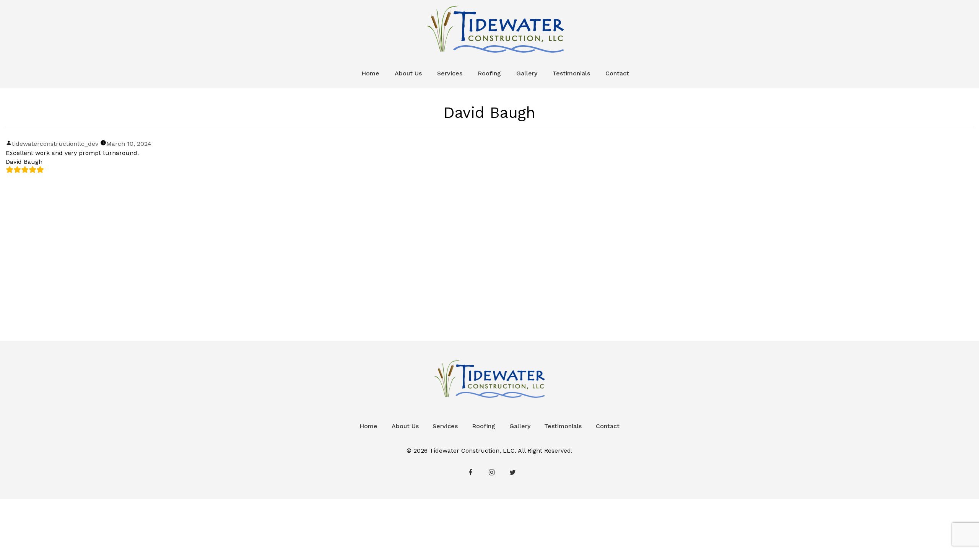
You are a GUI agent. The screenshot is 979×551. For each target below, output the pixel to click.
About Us (408, 73)
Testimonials (571, 73)
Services (449, 73)
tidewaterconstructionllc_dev (55, 143)
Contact (617, 73)
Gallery (526, 73)
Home (370, 73)
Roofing (489, 73)
